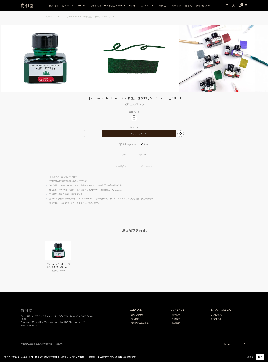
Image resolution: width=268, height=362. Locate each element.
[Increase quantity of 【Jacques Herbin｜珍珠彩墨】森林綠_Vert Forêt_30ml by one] (97, 133)
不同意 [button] (250, 357)
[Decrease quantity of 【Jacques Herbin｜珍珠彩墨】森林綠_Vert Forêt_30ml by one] (87, 133)
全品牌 (132, 5)
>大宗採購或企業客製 (139, 323)
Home (48, 16)
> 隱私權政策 (217, 315)
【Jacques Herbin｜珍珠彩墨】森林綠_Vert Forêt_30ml (58, 266)
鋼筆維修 (176, 5)
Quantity (134, 127)
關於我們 (53, 5)
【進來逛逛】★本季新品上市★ (106, 5)
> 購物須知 (216, 319)
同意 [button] (260, 357)
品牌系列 (146, 5)
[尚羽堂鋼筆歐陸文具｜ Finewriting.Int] (27, 5)
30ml (134, 118)
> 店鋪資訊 (175, 323)
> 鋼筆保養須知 (136, 315)
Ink (58, 16)
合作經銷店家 (203, 5)
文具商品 (161, 5)
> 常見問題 (134, 319)
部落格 (188, 5)
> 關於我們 (175, 315)
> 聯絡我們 (175, 319)
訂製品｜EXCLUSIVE (74, 5)
